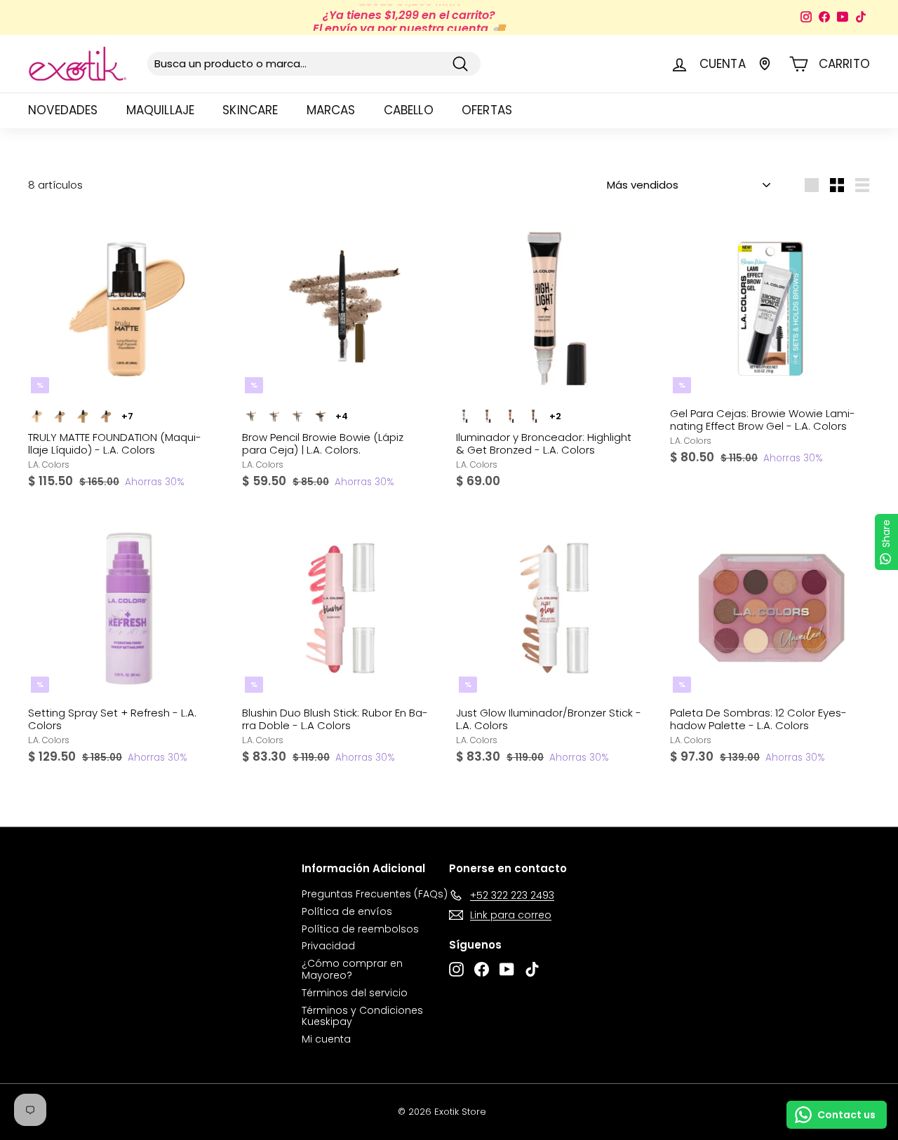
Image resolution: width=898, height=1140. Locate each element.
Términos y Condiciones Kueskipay (362, 1016)
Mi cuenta (326, 1039)
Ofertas (487, 110)
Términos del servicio (355, 993)
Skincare (250, 110)
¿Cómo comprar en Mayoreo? (352, 969)
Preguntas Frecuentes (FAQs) (375, 894)
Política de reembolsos (360, 929)
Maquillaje (160, 110)
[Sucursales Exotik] (764, 63)
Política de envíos (347, 911)
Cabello (409, 110)
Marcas (331, 110)
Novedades (63, 110)
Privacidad (328, 946)
